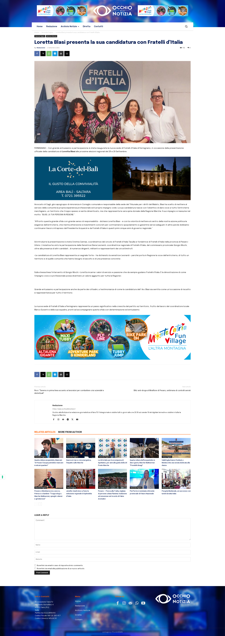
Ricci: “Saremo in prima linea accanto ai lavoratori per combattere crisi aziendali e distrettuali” (69, 367)
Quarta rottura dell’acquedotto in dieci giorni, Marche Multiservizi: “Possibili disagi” (142, 438)
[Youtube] (78, 395)
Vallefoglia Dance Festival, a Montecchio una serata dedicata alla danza (176, 438)
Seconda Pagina (47, 32)
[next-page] (40, 480)
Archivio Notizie (51, 36)
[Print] (61, 53)
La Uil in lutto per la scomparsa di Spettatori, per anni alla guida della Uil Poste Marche (112, 438)
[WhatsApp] (49, 53)
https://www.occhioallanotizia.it (63, 385)
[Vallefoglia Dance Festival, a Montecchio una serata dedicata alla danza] (176, 424)
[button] (186, 26)
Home (36, 32)
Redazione (41, 48)
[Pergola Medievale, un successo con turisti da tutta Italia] (176, 455)
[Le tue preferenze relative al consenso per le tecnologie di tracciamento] (2, 476)
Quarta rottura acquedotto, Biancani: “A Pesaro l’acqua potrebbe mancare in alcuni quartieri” (48, 438)
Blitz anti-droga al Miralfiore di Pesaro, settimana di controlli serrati (162, 366)
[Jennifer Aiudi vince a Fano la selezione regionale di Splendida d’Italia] (80, 455)
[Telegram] (55, 53)
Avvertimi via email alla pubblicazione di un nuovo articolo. (61, 544)
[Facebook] (37, 53)
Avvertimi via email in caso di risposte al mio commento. (60, 541)
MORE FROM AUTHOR (70, 407)
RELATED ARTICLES (44, 407)
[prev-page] (36, 480)
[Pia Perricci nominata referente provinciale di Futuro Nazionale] (144, 455)
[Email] (67, 53)
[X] (43, 53)
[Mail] (64, 395)
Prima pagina (135, 433)
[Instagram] (59, 395)
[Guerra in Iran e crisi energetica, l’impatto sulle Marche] (80, 424)
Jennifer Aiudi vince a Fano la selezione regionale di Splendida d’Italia (79, 469)
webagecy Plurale (112, 608)
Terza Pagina (166, 433)
